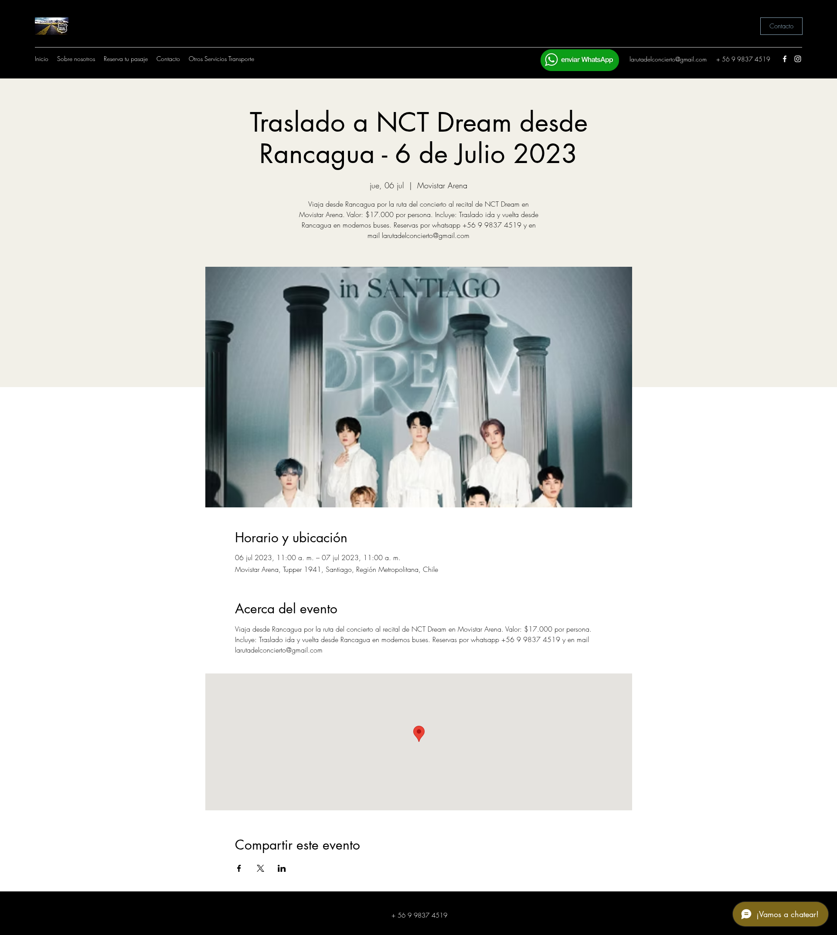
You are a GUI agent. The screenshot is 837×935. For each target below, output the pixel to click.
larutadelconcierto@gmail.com (668, 59)
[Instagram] (797, 58)
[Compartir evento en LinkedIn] (282, 868)
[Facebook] (784, 58)
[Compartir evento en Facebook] (239, 868)
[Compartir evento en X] (260, 868)
